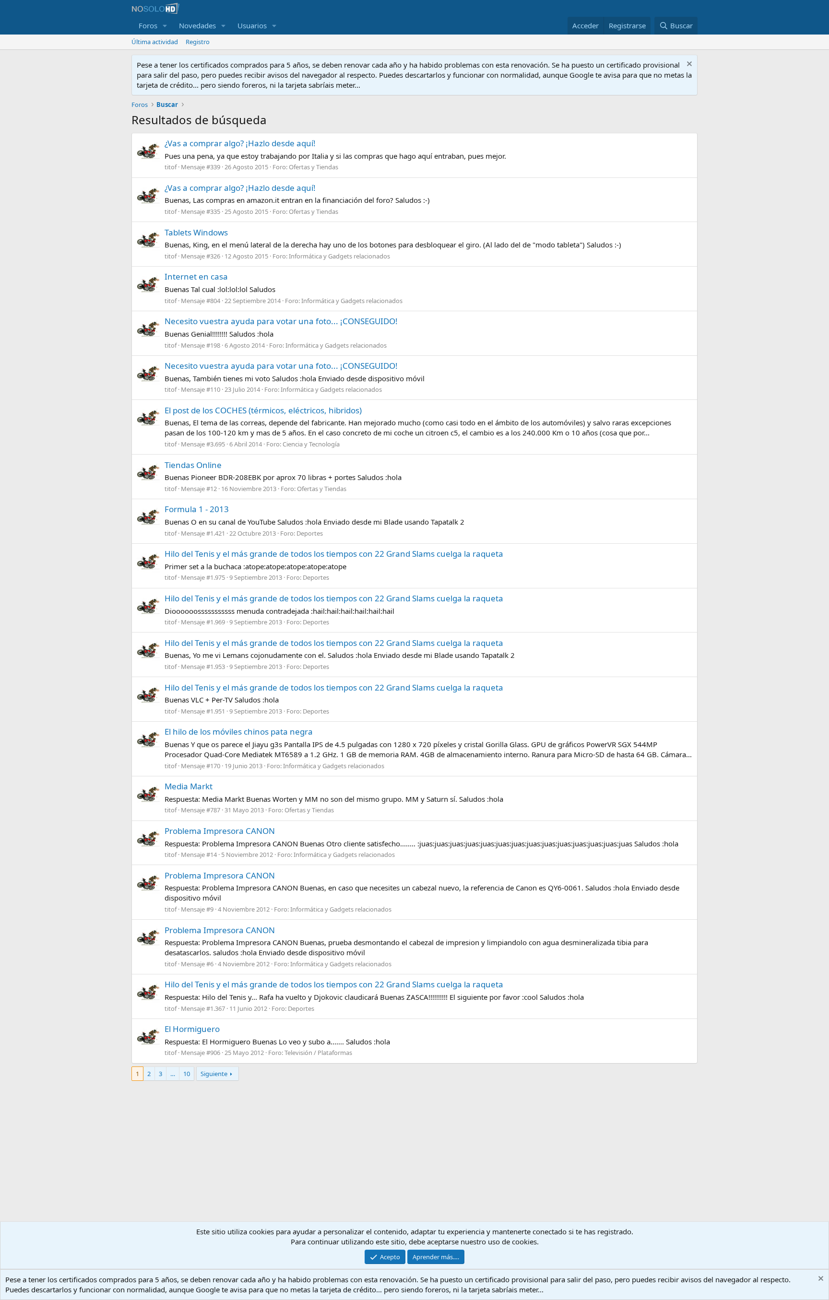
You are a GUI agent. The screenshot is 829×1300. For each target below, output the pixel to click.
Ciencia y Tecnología (311, 444)
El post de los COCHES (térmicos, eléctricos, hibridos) (263, 410)
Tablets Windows (196, 232)
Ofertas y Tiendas (313, 167)
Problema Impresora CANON (220, 830)
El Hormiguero (192, 1028)
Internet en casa (196, 276)
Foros (148, 25)
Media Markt (189, 786)
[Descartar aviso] (688, 65)
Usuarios (252, 25)
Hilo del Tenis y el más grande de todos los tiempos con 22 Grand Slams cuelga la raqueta (334, 553)
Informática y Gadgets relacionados (339, 256)
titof (171, 167)
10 (186, 1073)
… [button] (172, 1073)
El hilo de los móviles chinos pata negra (239, 731)
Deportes (309, 533)
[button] (165, 26)
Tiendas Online (193, 464)
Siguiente (214, 1073)
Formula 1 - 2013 (197, 509)
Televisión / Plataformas (318, 1052)
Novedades (197, 25)
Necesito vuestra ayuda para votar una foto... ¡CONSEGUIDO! (281, 321)
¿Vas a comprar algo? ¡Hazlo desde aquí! (240, 143)
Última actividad (154, 41)
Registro (198, 41)
